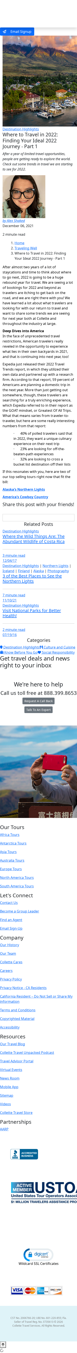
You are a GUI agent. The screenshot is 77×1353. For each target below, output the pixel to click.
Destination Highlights (21, 129)
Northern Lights (55, 565)
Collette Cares (11, 962)
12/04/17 (10, 560)
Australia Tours (12, 860)
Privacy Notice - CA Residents (23, 987)
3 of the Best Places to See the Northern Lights (32, 578)
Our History (9, 945)
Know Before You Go (20, 652)
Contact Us (9, 902)
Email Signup (20, 31)
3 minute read (14, 555)
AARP (4, 1129)
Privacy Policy (11, 979)
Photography (58, 571)
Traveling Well (26, 248)
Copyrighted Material (17, 1018)
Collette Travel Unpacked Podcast (27, 1052)
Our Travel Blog (12, 1044)
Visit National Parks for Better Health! (32, 613)
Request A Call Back (38, 701)
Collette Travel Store (16, 1112)
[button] (38, 1254)
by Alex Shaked (14, 220)
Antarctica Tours (13, 843)
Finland (24, 571)
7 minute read (14, 595)
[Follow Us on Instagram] (29, 821)
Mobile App (9, 1087)
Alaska (38, 571)
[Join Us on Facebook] (25, 821)
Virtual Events (11, 1069)
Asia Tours (8, 851)
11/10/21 (10, 600)
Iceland (8, 571)
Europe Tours (11, 869)
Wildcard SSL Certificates (39, 1263)
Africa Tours (9, 834)
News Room (9, 1078)
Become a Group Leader (19, 911)
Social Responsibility (58, 652)
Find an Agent (11, 919)
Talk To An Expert (38, 710)
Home (19, 243)
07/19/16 (10, 634)
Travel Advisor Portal (16, 1061)
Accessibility (9, 1027)
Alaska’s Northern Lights (24, 489)
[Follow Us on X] (33, 821)
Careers (6, 970)
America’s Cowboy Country (25, 497)
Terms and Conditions (18, 1010)
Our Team (8, 953)
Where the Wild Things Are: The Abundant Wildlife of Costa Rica (34, 538)
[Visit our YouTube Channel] (47, 821)
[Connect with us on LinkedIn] (38, 821)
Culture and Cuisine (59, 647)
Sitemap (6, 1095)
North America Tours (17, 877)
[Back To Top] (3, 1344)
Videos (5, 1104)
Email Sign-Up (11, 928)
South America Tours (17, 886)
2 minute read (14, 629)
